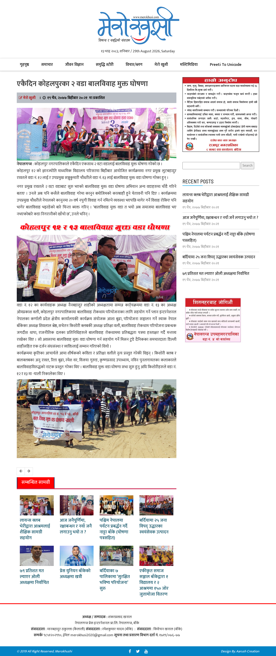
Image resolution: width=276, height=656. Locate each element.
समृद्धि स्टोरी (105, 64)
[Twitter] (138, 651)
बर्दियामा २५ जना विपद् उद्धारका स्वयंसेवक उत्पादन (154, 526)
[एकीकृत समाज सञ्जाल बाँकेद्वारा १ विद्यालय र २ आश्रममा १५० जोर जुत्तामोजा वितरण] (156, 556)
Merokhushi (63, 651)
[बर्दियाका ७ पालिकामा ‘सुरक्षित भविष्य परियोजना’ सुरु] (116, 556)
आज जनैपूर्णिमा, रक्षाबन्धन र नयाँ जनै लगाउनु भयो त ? (76, 526)
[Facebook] (130, 651)
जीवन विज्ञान (74, 64)
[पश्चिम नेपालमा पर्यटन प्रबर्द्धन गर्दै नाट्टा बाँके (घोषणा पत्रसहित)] (116, 505)
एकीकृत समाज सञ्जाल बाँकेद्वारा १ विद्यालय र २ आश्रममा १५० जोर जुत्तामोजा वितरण (154, 582)
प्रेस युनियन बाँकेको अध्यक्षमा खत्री (75, 573)
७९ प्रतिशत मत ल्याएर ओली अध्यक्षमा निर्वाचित (34, 576)
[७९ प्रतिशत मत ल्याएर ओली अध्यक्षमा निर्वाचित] (37, 556)
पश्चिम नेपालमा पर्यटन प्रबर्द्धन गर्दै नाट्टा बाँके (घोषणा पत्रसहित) (114, 529)
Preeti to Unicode (225, 64)
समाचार (47, 64)
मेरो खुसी (161, 64)
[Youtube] (146, 651)
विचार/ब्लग (134, 64)
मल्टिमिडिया (189, 64)
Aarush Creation (247, 651)
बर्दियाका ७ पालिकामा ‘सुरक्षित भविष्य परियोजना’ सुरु (115, 579)
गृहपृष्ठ (24, 64)
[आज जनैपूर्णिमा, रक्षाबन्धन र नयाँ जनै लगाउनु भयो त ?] (77, 505)
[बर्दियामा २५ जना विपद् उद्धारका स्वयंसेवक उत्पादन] (156, 505)
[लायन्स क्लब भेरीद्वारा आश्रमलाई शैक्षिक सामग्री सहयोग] (37, 505)
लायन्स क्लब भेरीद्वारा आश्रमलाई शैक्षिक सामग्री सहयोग (35, 529)
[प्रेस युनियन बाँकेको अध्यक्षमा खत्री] (77, 556)
